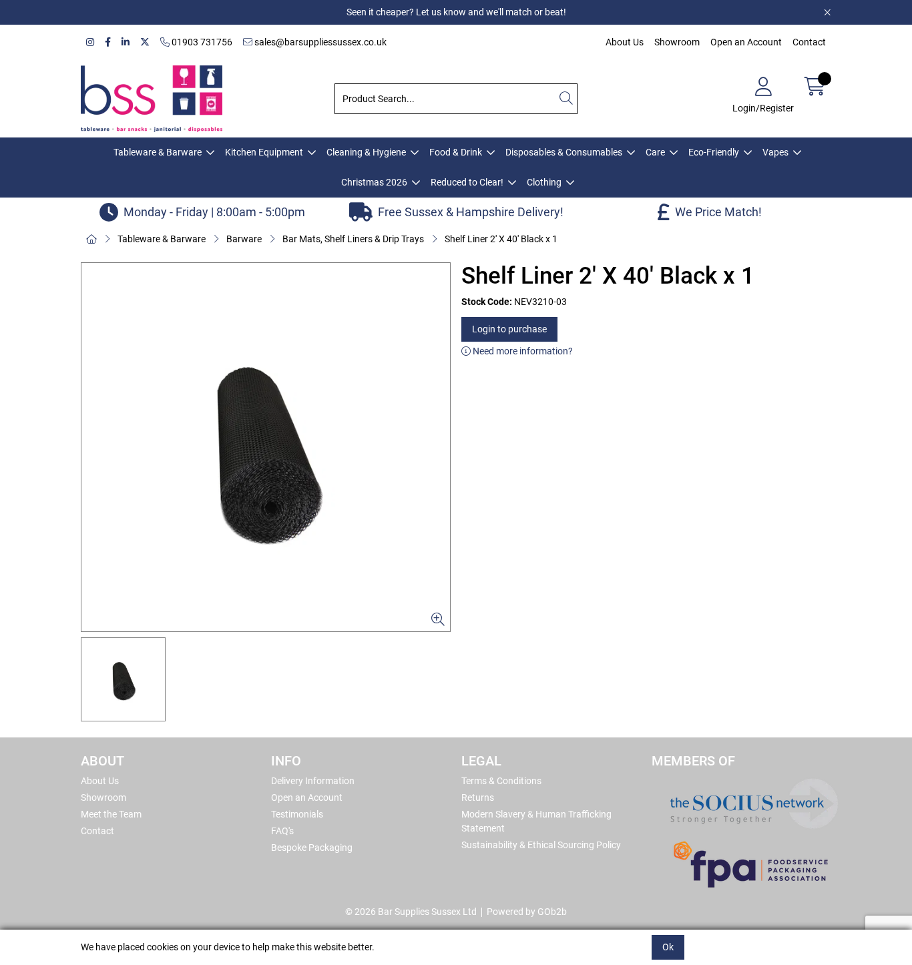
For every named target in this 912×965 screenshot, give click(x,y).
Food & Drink (455, 152)
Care (655, 152)
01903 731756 (201, 42)
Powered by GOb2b (527, 911)
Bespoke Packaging (312, 847)
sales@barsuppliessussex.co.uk (319, 42)
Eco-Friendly (713, 152)
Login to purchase (509, 329)
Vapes (775, 152)
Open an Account (746, 42)
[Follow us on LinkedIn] (125, 42)
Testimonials (297, 814)
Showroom (677, 42)
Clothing (544, 182)
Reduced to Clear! (467, 182)
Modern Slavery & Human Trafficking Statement (536, 821)
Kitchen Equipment (264, 152)
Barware (244, 239)
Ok (668, 947)
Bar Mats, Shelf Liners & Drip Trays (353, 239)
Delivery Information (313, 780)
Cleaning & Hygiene (366, 152)
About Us (625, 42)
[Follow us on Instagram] (90, 42)
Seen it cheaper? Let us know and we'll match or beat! (456, 12)
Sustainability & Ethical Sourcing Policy (541, 845)
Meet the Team (111, 814)
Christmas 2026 (374, 182)
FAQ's (282, 831)
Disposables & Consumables (563, 152)
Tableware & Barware (157, 152)
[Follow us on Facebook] (107, 42)
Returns (477, 797)
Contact (809, 42)
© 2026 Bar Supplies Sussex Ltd (411, 911)
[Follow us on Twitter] (145, 42)
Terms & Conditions (501, 780)
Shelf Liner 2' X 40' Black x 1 (501, 239)
